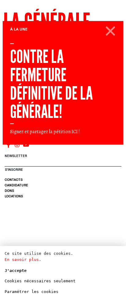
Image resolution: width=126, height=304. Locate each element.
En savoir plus (22, 259)
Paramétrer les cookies (31, 291)
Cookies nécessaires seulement (40, 281)
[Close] (110, 29)
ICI (75, 131)
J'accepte (16, 270)
